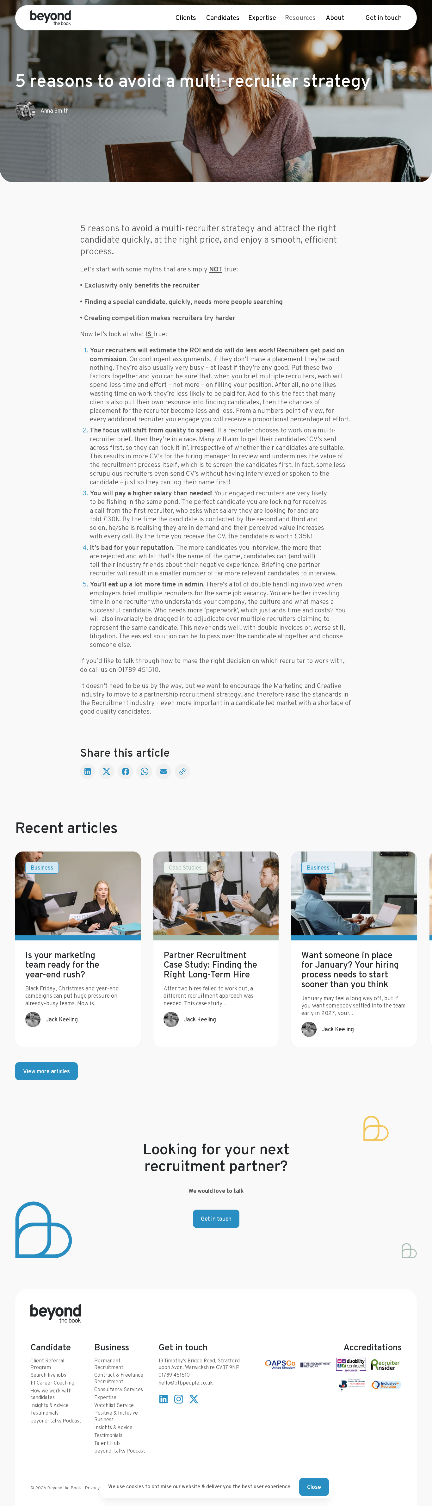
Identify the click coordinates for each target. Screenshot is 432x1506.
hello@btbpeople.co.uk (185, 1382)
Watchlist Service (114, 1405)
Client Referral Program (47, 1364)
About (335, 17)
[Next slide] (404, 949)
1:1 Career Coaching (52, 1382)
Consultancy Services (118, 1389)
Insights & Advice (49, 1405)
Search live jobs (48, 1375)
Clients (186, 17)
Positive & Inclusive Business (116, 1416)
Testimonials (44, 1413)
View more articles (46, 1071)
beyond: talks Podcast (55, 1420)
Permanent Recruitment (108, 1364)
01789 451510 (174, 1375)
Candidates (222, 17)
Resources (300, 17)
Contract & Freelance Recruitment (118, 1378)
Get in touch (384, 17)
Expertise (262, 17)
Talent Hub (107, 1443)
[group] (78, 949)
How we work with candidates (50, 1394)
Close (314, 1487)
